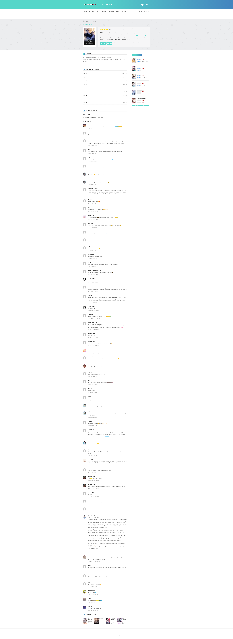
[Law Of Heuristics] (85, 620)
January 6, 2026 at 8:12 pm (93, 227)
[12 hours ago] (143, 91)
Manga (111, 37)
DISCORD (85, 11)
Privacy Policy (129, 633)
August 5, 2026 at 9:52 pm (93, 128)
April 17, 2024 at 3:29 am (92, 445)
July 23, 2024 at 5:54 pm (92, 392)
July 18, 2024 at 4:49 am (92, 400)
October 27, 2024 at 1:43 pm (93, 329)
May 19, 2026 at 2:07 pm (92, 169)
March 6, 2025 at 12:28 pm (93, 291)
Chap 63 (85, 84)
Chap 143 (138, 75)
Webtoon (126, 37)
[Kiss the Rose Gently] (133, 60)
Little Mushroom (93, 21)
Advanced (147, 4)
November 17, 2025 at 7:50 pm (94, 235)
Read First (103, 43)
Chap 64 (85, 80)
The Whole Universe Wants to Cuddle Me (142, 66)
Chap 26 (138, 102)
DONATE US (91, 11)
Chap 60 (85, 95)
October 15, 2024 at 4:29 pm (93, 345)
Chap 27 (138, 100)
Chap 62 (85, 88)
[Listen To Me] (96, 620)
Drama (117, 11)
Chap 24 (138, 59)
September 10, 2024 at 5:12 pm (94, 353)
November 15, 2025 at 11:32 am (93, 242)
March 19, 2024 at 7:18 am (93, 472)
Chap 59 (85, 99)
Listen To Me (101, 618)
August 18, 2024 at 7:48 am (93, 360)
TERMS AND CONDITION (118, 633)
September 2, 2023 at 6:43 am (94, 561)
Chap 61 (84, 91)
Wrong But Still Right (124, 41)
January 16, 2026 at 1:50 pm (93, 219)
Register (89, 117)
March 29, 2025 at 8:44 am (93, 282)
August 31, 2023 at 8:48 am (93, 571)
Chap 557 (139, 91)
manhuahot (124, 39)
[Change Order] (102, 69)
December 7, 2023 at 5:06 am (93, 504)
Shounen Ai (104, 11)
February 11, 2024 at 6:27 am (93, 488)
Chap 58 (85, 102)
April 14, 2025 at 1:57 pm (92, 258)
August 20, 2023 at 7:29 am (93, 578)
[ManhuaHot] (90, 4)
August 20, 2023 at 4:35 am (93, 586)
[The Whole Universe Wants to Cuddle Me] (133, 68)
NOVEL (98, 11)
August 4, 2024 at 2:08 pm (93, 368)
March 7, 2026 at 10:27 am (93, 211)
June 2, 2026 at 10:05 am (92, 161)
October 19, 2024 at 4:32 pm (93, 337)
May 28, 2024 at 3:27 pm (92, 408)
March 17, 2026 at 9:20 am (93, 203)
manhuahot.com (110, 41)
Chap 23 (138, 61)
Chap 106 (139, 83)
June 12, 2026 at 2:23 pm (92, 153)
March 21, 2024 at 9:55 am (93, 464)
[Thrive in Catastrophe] (133, 76)
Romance (111, 11)
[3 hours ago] (143, 68)
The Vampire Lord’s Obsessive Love (124, 621)
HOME (102, 4)
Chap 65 (85, 77)
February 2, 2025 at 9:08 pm (93, 310)
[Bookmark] (145, 35)
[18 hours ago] (143, 100)
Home (84, 21)
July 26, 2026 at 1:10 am (92, 136)
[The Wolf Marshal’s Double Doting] (133, 100)
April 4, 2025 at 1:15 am (92, 266)
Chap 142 (138, 77)
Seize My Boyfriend (140, 90)
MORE (129, 11)
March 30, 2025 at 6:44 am (93, 274)
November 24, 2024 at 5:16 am (94, 318)
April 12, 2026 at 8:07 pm (92, 176)
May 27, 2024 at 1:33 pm (92, 425)
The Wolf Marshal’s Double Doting (142, 99)
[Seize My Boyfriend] (133, 92)
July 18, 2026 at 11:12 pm (92, 145)
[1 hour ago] (143, 59)
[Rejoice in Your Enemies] (133, 84)
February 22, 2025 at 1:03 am (93, 302)
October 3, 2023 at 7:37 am (93, 511)
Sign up (147, 11)
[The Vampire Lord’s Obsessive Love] (119, 620)
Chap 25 (138, 68)
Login (93, 117)
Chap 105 (138, 85)
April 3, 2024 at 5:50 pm (92, 455)
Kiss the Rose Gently (141, 57)
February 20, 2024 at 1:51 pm (93, 480)
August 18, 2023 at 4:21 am (93, 610)
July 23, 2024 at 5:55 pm (92, 384)
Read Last (109, 43)
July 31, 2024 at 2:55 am (92, 376)
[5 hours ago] (143, 75)
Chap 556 (139, 93)
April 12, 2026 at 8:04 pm (92, 184)
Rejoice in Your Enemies (141, 82)
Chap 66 (85, 73)
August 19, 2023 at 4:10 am (93, 594)
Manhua (124, 11)
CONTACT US (109, 4)
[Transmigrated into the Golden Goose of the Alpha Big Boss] (108, 620)
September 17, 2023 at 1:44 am (94, 552)
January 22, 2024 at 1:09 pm (93, 496)
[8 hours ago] (143, 83)
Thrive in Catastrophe (141, 74)
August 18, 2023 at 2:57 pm (93, 602)
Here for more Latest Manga (140, 105)
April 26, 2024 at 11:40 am (92, 438)
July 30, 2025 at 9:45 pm (92, 250)
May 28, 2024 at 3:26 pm (92, 417)
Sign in (142, 11)
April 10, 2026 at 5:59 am (92, 195)
